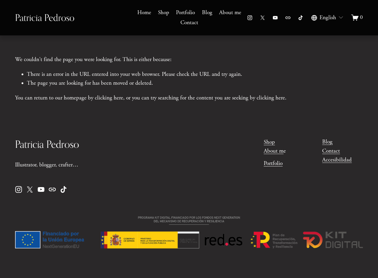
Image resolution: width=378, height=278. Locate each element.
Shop (163, 12)
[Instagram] (250, 18)
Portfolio (185, 12)
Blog (207, 12)
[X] (262, 18)
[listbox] (327, 18)
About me (230, 12)
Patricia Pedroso (44, 17)
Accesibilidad (337, 159)
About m (274, 151)
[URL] (288, 18)
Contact (189, 22)
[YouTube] (275, 18)
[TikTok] (301, 18)
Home (144, 12)
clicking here (109, 98)
